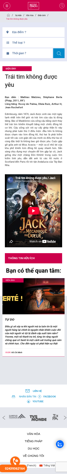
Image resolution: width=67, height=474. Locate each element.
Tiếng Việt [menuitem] (49, 465)
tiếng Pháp (33, 441)
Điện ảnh (11, 68)
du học (33, 448)
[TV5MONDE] (38, 417)
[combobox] (38, 33)
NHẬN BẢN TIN (27, 396)
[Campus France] (17, 416)
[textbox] (38, 32)
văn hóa (33, 434)
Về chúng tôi (33, 455)
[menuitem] (47, 465)
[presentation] (3, 417)
